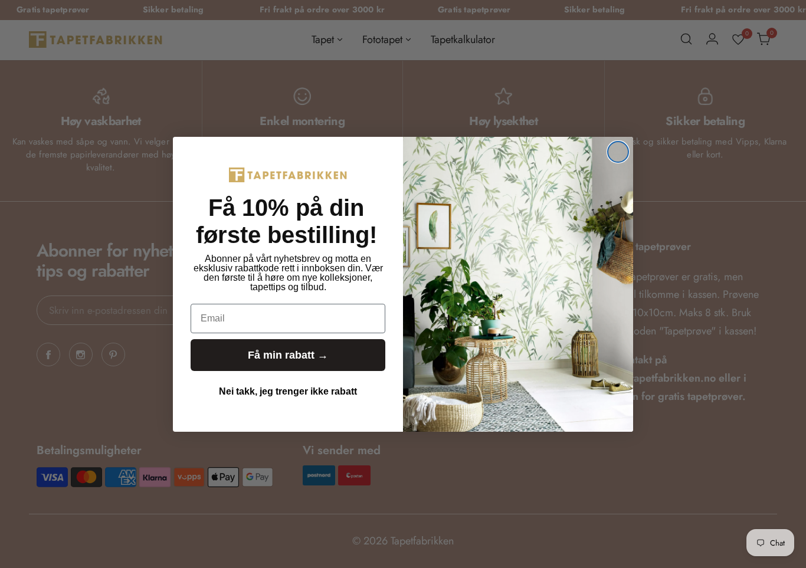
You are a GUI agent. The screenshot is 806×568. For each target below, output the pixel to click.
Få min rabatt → (288, 355)
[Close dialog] (618, 152)
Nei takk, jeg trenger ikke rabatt (288, 391)
